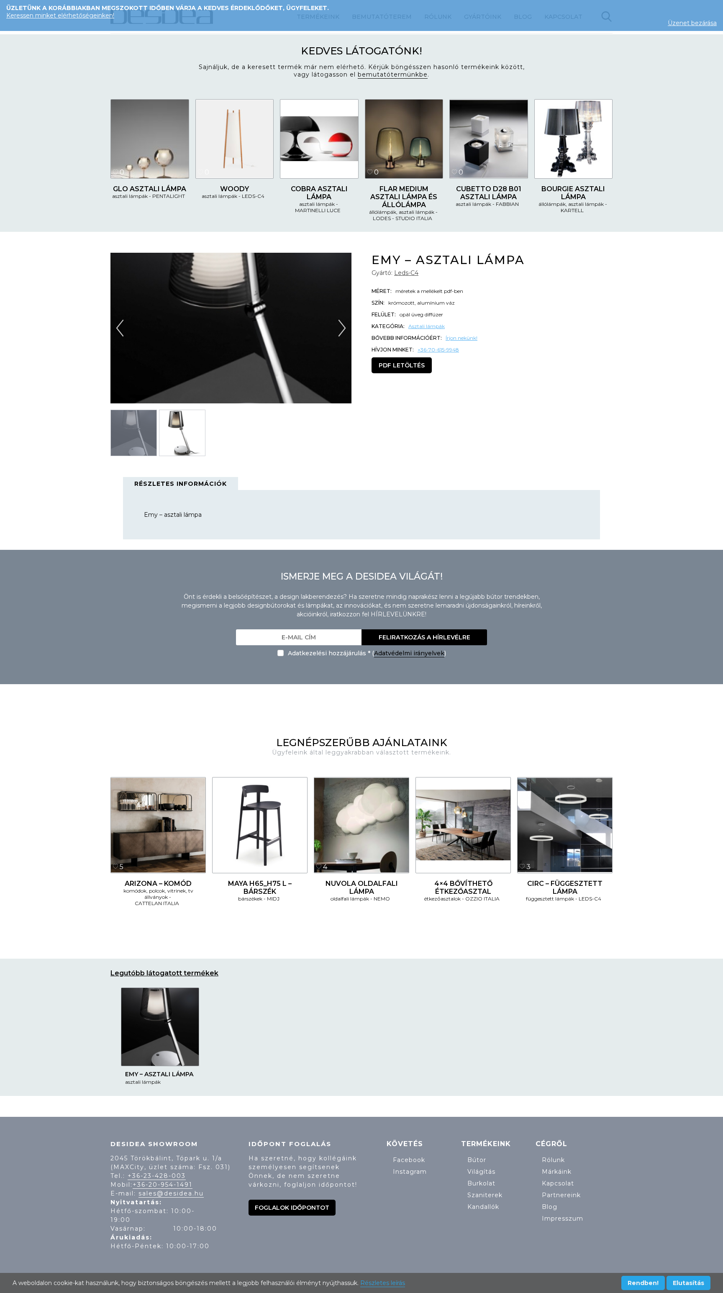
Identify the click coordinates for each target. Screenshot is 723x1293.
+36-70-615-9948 (438, 349)
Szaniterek (485, 1195)
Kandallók (483, 1207)
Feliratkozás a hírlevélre (424, 637)
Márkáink (557, 1171)
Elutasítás (688, 1283)
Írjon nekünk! (461, 338)
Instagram (410, 1171)
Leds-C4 (406, 273)
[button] (341, 327)
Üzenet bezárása (692, 23)
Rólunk (553, 1160)
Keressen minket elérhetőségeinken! (60, 15)
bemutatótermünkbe (393, 74)
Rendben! (643, 1283)
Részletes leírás (382, 1283)
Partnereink (561, 1195)
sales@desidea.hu (171, 1193)
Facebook (409, 1160)
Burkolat (481, 1183)
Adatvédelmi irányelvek (409, 653)
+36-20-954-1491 (162, 1184)
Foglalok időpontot (292, 1207)
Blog (549, 1207)
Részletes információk (180, 483)
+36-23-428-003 (157, 1176)
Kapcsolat (558, 1183)
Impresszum (562, 1218)
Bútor (476, 1160)
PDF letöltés (402, 365)
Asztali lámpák (426, 326)
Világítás (481, 1171)
